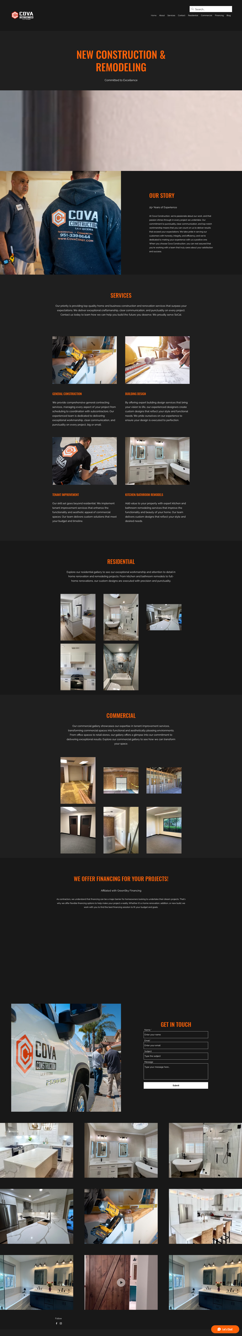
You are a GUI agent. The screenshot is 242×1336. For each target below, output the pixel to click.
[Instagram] (60, 1323)
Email (147, 1041)
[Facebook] (56, 1323)
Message (148, 1062)
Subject (148, 1051)
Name (147, 1030)
